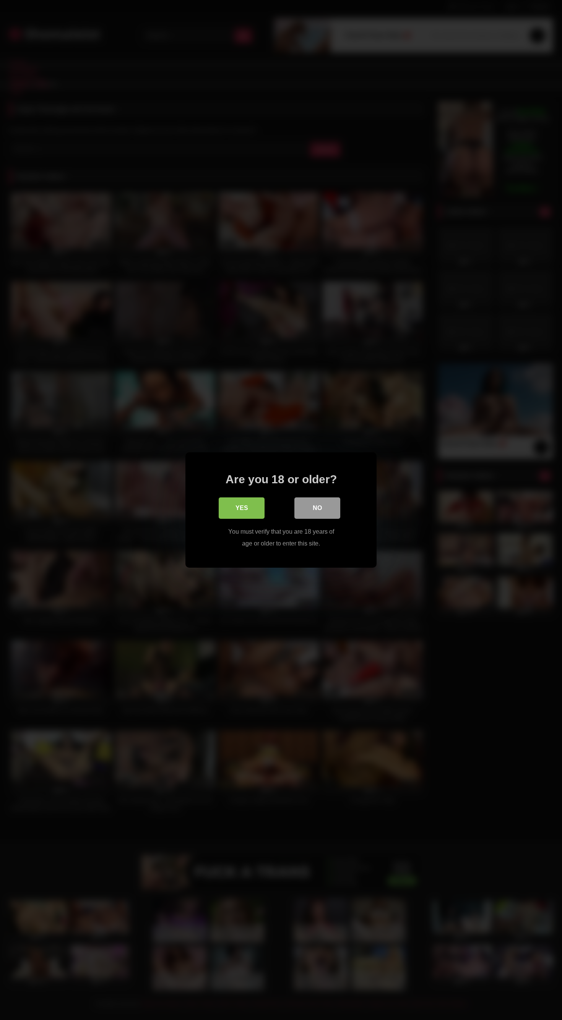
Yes (242, 508)
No (317, 508)
